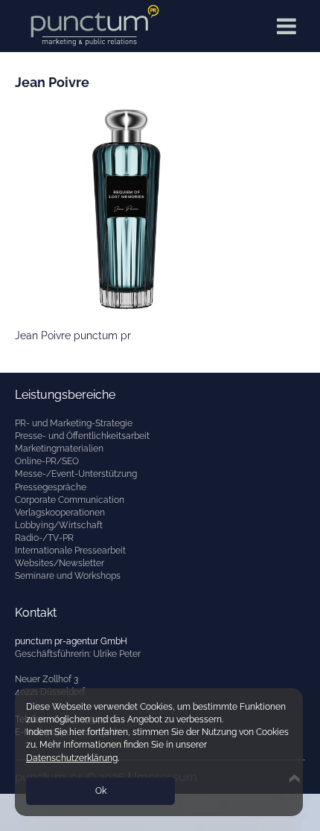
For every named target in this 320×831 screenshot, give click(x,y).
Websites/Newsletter (59, 563)
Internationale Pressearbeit (70, 550)
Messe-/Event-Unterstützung (76, 474)
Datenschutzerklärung (72, 758)
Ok (100, 791)
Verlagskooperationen (60, 512)
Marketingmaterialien (59, 448)
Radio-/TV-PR (44, 538)
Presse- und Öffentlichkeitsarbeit (82, 436)
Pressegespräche (50, 487)
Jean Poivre (52, 82)
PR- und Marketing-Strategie (73, 423)
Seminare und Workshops (68, 576)
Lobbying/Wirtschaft (59, 525)
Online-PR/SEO (47, 461)
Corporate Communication (69, 500)
